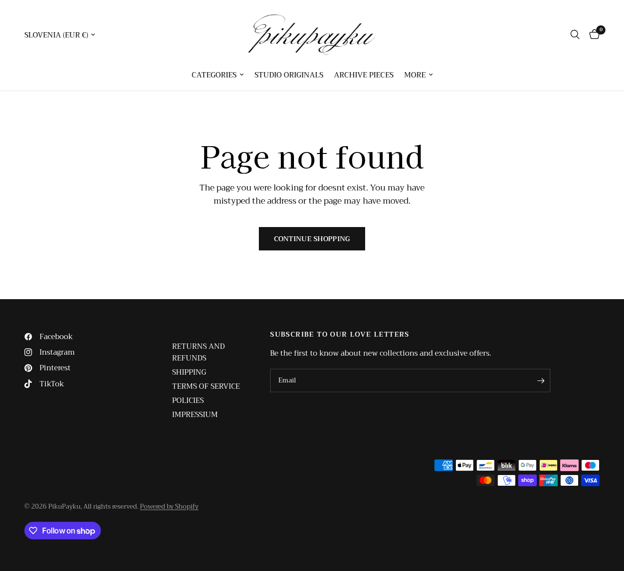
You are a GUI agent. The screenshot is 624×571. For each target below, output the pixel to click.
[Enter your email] (540, 380)
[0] (592, 34)
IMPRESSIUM (195, 414)
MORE (415, 75)
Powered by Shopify (169, 506)
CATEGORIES (214, 75)
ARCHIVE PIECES (363, 75)
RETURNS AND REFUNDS (198, 352)
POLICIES (188, 400)
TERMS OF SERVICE (206, 386)
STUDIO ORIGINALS (288, 75)
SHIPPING (189, 372)
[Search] (575, 34)
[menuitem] (217, 75)
